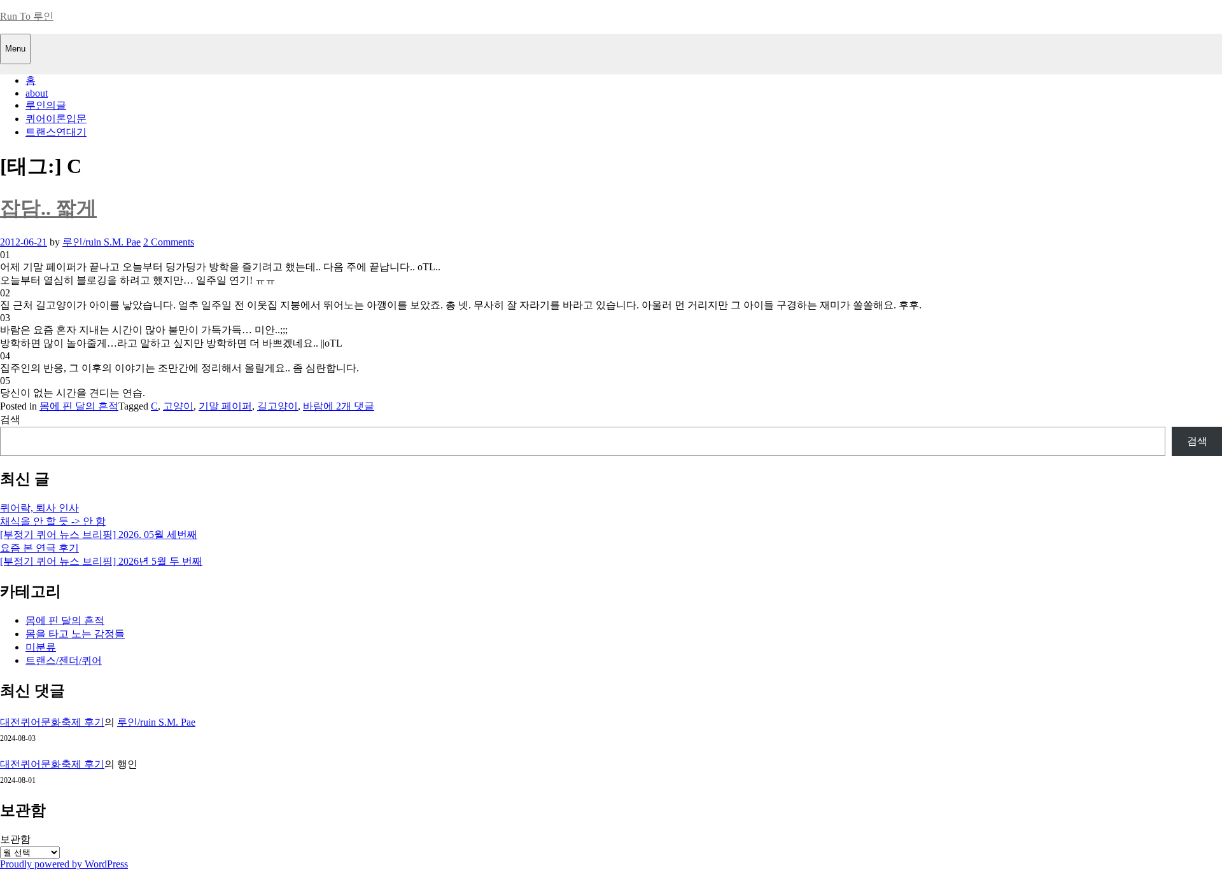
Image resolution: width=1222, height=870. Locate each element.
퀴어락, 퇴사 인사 (39, 507)
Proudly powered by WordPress (64, 864)
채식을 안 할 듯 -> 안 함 (53, 521)
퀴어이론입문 (56, 118)
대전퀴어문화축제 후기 (52, 722)
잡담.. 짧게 (48, 208)
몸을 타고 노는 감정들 (75, 633)
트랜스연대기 (56, 132)
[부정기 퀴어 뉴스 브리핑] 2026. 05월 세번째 (98, 534)
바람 (313, 406)
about (36, 93)
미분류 (40, 647)
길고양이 (277, 406)
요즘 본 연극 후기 (39, 547)
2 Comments (168, 242)
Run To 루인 (26, 16)
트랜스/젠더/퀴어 (63, 660)
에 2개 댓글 (348, 406)
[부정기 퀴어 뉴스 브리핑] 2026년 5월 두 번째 (101, 561)
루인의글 (45, 105)
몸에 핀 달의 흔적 (78, 406)
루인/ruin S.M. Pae (101, 242)
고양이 (178, 406)
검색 (10, 419)
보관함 (15, 839)
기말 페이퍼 (225, 406)
